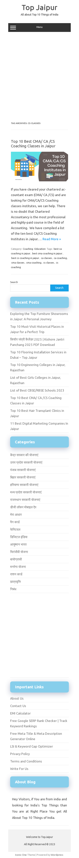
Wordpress (57, 854)
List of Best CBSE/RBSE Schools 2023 (37, 390)
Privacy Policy (20, 754)
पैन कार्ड (15, 522)
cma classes (17, 262)
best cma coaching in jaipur (47, 253)
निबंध (13, 589)
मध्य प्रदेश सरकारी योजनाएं (25, 492)
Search (14, 282)
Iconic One (21, 854)
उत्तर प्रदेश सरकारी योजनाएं (26, 462)
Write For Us (19, 768)
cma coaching (33, 262)
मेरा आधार (16, 514)
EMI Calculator (20, 713)
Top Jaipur (39, 7)
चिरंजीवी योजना (19, 552)
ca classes (46, 258)
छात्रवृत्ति (15, 581)
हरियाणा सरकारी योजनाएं (24, 485)
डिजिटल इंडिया (18, 537)
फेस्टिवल (15, 529)
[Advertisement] (39, 77)
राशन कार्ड (16, 574)
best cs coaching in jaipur (25, 258)
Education (40, 248)
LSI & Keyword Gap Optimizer (31, 746)
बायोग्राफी (16, 559)
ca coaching (60, 258)
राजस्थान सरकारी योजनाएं (25, 499)
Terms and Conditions (26, 761)
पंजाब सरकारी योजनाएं (22, 470)
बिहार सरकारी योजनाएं (22, 477)
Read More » (52, 239)
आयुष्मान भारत (18, 544)
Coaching (28, 248)
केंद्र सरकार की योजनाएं (24, 455)
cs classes (48, 262)
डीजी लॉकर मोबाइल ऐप (23, 507)
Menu (39, 27)
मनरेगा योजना (18, 566)
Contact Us (18, 706)
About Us (17, 698)
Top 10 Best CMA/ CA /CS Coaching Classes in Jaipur (33, 143)
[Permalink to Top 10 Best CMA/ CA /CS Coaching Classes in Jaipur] (39, 180)
